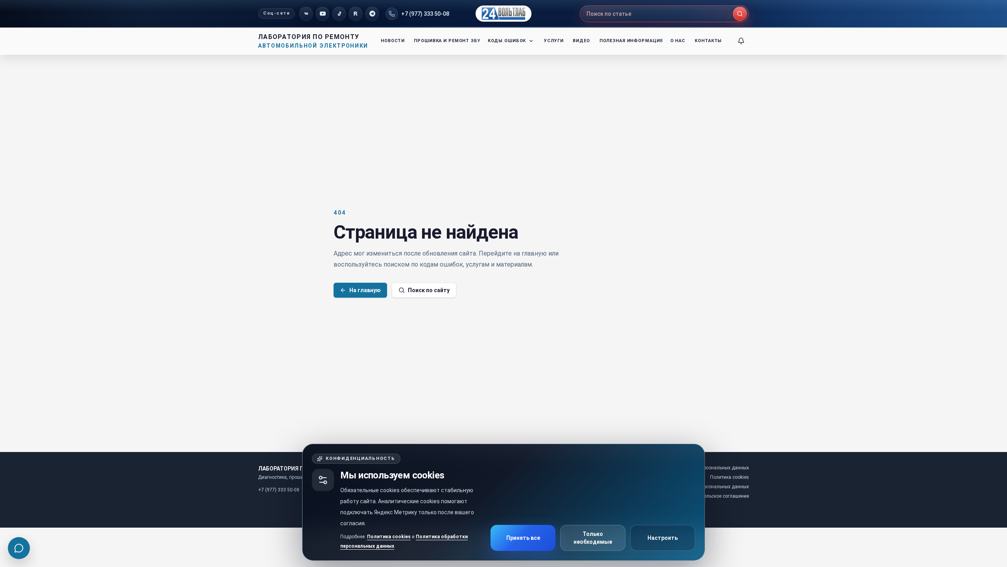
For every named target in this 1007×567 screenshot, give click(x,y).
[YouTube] (322, 14)
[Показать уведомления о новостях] (741, 41)
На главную (365, 290)
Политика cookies (389, 536)
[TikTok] (339, 14)
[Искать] (740, 14)
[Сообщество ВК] (306, 14)
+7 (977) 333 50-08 (425, 14)
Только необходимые (593, 538)
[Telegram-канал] (372, 14)
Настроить (662, 538)
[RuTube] (356, 14)
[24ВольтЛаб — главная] (503, 13)
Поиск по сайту (429, 290)
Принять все (523, 538)
